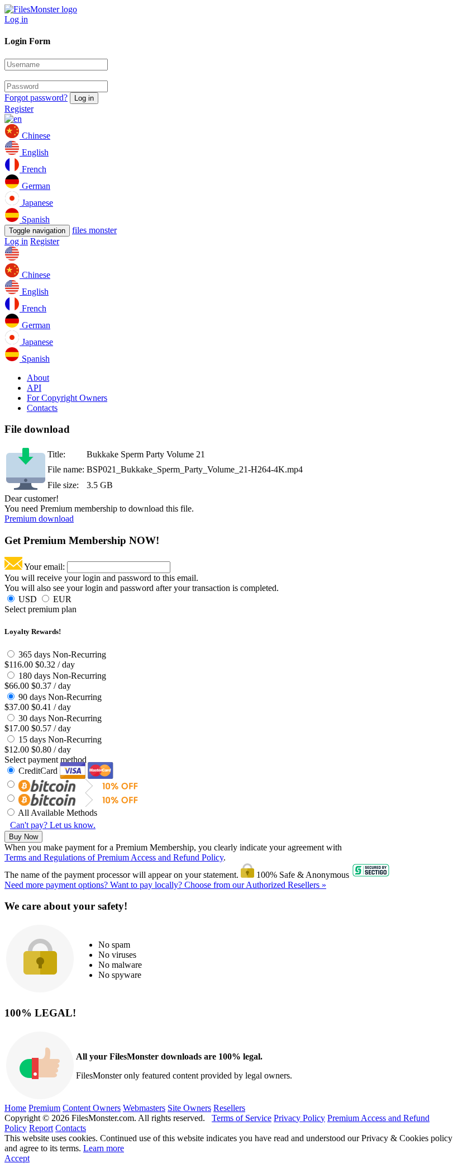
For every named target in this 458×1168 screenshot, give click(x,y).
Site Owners (189, 1108)
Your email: (44, 566)
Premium (44, 1108)
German (35, 186)
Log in (16, 19)
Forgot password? (36, 97)
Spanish (35, 219)
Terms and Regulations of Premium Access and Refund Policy (113, 857)
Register (19, 109)
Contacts (42, 408)
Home (15, 1108)
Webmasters (144, 1108)
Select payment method (45, 759)
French (33, 169)
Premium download (39, 518)
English (34, 152)
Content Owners (92, 1108)
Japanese (36, 202)
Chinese (35, 135)
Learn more (103, 1148)
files (94, 230)
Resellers (229, 1108)
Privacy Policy (299, 1118)
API (34, 388)
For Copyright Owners (67, 398)
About (38, 377)
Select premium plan (40, 609)
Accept (17, 1158)
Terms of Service (241, 1118)
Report (41, 1128)
